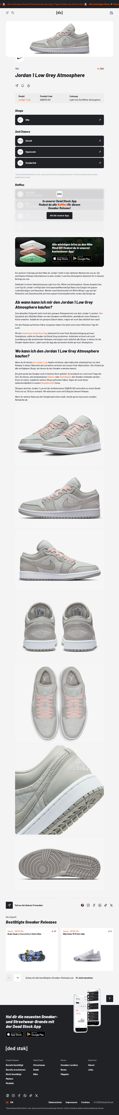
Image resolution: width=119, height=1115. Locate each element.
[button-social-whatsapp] (100, 905)
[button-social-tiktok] (105, 905)
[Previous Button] (9, 977)
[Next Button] (17, 977)
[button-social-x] (111, 905)
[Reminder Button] (22, 85)
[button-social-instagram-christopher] (82, 905)
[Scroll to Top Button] (109, 998)
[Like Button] (28, 85)
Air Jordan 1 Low (40, 362)
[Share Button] (17, 85)
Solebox (51, 377)
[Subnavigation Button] (7, 13)
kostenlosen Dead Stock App (35, 333)
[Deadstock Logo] (59, 13)
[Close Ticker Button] (111, 4)
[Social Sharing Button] (9, 905)
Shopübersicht (48, 383)
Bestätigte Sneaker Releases (31, 921)
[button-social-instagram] (88, 905)
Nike (101, 313)
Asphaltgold (65, 377)
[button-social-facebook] (94, 905)
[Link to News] (13, 13)
